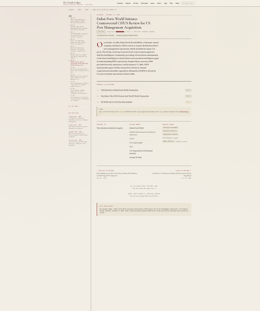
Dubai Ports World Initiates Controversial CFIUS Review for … (79, 63)
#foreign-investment (170, 127)
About (177, 3)
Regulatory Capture (106, 35)
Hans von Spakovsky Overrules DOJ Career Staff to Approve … (78, 42)
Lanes (152, 3)
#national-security (170, 131)
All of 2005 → (74, 106)
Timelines (120, 3)
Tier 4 (161, 112)
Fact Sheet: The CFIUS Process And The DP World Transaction (125, 96)
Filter (171, 3)
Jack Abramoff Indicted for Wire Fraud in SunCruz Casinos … (79, 34)
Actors (159, 3)
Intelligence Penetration (128, 35)
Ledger (71, 9)
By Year (135, 3)
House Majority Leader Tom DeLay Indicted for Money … (79, 56)
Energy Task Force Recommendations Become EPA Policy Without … (79, 27)
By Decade (144, 3)
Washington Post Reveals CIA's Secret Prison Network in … (79, 77)
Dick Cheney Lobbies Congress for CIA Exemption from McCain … (79, 91)
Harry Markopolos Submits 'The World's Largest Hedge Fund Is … (80, 84)
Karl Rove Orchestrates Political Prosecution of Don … (80, 70)
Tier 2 (188, 102)
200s (79, 9)
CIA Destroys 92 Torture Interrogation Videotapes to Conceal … (80, 98)
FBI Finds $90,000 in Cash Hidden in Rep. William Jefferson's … (79, 20)
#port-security (168, 141)
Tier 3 (139, 112)
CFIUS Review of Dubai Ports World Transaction (119, 90)
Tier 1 (188, 90)
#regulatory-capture (170, 134)
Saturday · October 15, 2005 (108, 15)
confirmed (101, 31)
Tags (165, 3)
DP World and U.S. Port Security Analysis (116, 102)
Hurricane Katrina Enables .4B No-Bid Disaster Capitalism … (79, 49)
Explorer (128, 3)
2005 (86, 9)
